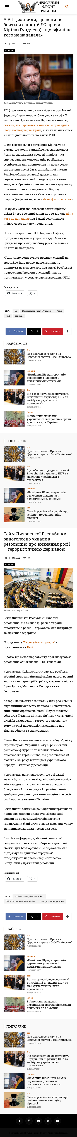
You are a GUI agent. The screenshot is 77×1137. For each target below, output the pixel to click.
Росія (59, 310)
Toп (28, 350)
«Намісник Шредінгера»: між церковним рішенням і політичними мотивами (46, 378)
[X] (48, 1121)
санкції (19, 315)
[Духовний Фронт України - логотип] (38, 7)
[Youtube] (57, 1121)
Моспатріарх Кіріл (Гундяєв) (37, 310)
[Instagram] (29, 1121)
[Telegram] (38, 1121)
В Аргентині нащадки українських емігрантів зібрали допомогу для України (49, 419)
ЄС (16, 310)
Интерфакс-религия (57, 199)
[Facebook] (19, 1121)
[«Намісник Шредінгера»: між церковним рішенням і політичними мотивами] (14, 377)
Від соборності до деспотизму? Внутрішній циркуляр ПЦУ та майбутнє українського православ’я (48, 398)
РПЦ (8, 315)
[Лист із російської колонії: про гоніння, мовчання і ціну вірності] (14, 514)
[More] (67, 331)
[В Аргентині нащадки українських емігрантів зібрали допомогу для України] (14, 419)
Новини (9, 50)
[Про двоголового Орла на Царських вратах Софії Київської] (14, 357)
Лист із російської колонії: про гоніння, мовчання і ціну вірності (47, 514)
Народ (30, 412)
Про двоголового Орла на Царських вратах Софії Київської (49, 355)
